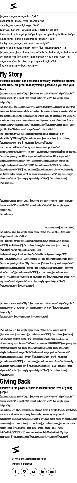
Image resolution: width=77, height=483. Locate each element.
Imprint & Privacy (22, 463)
